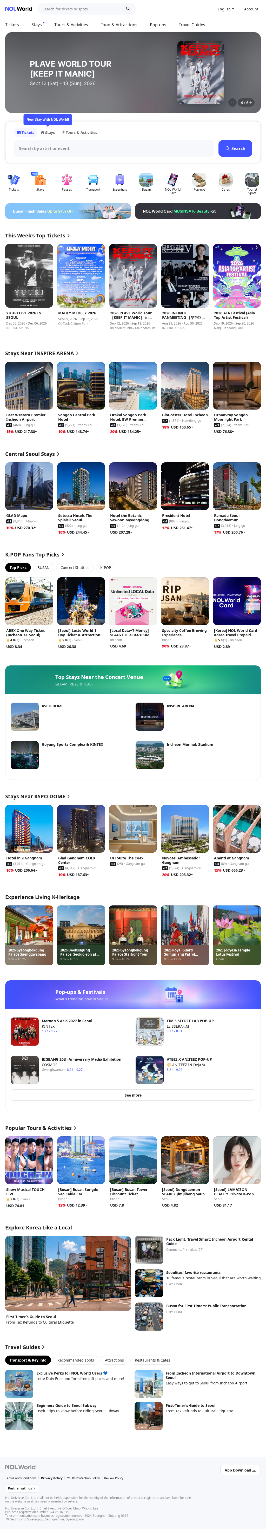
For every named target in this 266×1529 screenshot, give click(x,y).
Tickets (12, 25)
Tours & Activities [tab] (81, 132)
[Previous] (15, 72)
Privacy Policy (52, 1478)
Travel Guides (192, 25)
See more (133, 1095)
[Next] (250, 72)
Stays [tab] (50, 132)
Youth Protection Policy (83, 1478)
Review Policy (113, 1478)
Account (251, 9)
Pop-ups (158, 25)
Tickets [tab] (28, 132)
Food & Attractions (119, 25)
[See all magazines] (250, 102)
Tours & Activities (71, 25)
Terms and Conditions (21, 1478)
